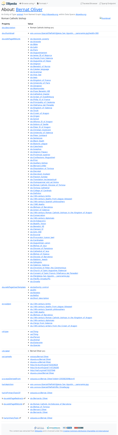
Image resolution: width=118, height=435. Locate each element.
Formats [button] (42, 3)
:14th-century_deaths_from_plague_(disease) (51, 199)
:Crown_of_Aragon (39, 113)
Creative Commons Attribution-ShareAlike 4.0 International (86, 431)
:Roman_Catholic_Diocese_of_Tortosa (47, 185)
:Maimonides (37, 88)
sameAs (7, 356)
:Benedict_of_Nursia (40, 66)
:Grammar (36, 72)
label (6, 351)
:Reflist (34, 295)
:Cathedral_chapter (40, 94)
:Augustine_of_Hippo (40, 61)
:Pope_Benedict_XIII (40, 91)
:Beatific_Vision (38, 223)
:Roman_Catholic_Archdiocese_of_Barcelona (50, 404)
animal (20, 14)
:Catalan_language (39, 69)
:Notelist (35, 292)
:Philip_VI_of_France (40, 99)
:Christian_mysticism (40, 130)
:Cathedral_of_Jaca (39, 251)
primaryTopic (11, 418)
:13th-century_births (40, 196)
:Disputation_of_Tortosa (42, 168)
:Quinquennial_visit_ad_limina (44, 182)
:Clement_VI (36, 229)
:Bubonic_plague (38, 143)
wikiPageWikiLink (11, 39)
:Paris (34, 50)
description (8, 27)
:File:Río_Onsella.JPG (40, 278)
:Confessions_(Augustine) (42, 157)
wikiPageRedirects (13, 398)
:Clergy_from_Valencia (41, 323)
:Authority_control (39, 287)
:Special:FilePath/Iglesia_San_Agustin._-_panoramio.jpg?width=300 (64, 33)
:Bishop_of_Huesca (39, 254)
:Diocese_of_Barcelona (41, 256)
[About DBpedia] (9, 3)
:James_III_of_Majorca (41, 55)
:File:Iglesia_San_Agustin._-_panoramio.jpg (49, 276)
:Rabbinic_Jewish (38, 259)
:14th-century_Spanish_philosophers (47, 201)
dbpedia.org (81, 14)
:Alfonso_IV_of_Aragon (41, 121)
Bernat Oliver (29, 9)
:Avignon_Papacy (39, 152)
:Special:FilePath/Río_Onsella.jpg (49, 387)
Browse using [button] (27, 3)
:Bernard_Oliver (38, 409)
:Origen (35, 116)
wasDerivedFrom (11, 378)
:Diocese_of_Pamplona (41, 248)
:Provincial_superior (40, 154)
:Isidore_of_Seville (39, 124)
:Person (35, 337)
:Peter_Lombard (38, 135)
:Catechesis (36, 146)
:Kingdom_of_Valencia (41, 108)
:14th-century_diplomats (42, 218)
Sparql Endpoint (108, 3)
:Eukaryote (36, 342)
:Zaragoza (36, 85)
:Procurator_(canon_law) (42, 237)
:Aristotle (35, 41)
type (5, 331)
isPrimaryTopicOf (11, 392)
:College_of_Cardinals (41, 190)
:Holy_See (35, 74)
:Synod (34, 119)
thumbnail (8, 33)
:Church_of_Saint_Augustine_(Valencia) (48, 270)
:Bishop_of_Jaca (38, 245)
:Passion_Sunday (38, 176)
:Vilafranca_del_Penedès (42, 105)
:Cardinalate (36, 240)
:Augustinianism (38, 52)
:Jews (33, 77)
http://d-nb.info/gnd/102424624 (44, 365)
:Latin (34, 47)
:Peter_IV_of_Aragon (40, 127)
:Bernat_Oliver (41, 392)
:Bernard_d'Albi (38, 165)
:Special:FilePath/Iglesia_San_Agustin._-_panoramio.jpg (59, 384)
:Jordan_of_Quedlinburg (42, 96)
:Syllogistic (36, 262)
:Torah (34, 110)
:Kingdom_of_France (40, 80)
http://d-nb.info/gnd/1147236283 (44, 367)
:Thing (34, 331)
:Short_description (39, 298)
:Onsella (35, 281)
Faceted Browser (89, 3)
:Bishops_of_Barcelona (41, 207)
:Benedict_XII (37, 226)
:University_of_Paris (40, 83)
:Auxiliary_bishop (39, 163)
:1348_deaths (37, 204)
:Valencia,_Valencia (39, 265)
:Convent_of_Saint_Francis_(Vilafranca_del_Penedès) (54, 273)
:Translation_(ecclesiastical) (43, 179)
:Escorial (35, 234)
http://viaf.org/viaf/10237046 (42, 370)
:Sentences (36, 138)
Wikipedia (38, 431)
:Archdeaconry (38, 221)
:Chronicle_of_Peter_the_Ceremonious (48, 267)
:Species (35, 345)
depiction (7, 384)
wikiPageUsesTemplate (14, 287)
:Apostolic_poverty (39, 39)
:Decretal (35, 171)
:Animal (35, 339)
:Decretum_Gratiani (40, 174)
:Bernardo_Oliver (39, 398)
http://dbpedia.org (50, 14)
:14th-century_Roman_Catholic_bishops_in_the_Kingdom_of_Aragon (61, 212)
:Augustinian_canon (40, 243)
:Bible (34, 44)
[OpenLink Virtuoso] (39, 427)
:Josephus (35, 149)
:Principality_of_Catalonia (42, 102)
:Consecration (37, 215)
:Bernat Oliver (39, 356)
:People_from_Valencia (41, 58)
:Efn (33, 290)
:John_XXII (35, 232)
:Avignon (35, 63)
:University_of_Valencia (41, 132)
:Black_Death (37, 141)
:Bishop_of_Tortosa (40, 406)
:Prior (34, 160)
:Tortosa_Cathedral (39, 187)
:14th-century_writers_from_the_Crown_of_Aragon (53, 326)
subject (6, 304)
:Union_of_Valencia (39, 210)
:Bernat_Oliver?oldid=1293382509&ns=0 (52, 378)
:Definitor (35, 193)
